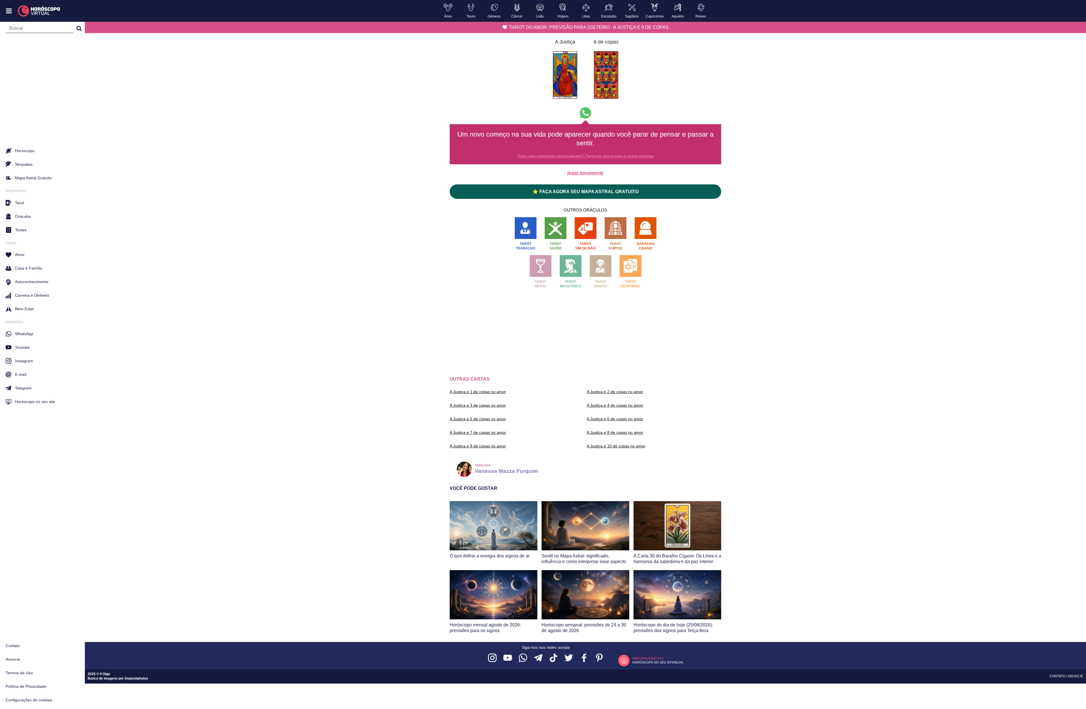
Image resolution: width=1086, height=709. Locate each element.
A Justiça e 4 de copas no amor (615, 405)
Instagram (24, 361)
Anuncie (13, 659)
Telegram (23, 388)
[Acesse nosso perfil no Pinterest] (599, 658)
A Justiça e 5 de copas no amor (478, 419)
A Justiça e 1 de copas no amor (478, 391)
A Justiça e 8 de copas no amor (615, 432)
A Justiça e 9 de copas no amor (478, 446)
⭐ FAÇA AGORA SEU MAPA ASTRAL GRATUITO (586, 191)
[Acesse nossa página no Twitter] (569, 658)
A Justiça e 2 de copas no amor (615, 391)
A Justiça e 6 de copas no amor (615, 419)
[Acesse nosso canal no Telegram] (538, 658)
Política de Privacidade (26, 686)
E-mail (20, 374)
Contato (13, 645)
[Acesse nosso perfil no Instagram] (492, 658)
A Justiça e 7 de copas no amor (478, 432)
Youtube (22, 347)
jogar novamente (585, 173)
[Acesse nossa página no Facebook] (584, 658)
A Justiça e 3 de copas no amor (478, 405)
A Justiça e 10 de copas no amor (616, 446)
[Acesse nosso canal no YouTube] (507, 658)
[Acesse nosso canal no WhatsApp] (523, 658)
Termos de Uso (19, 673)
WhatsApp (24, 333)
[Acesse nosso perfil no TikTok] (553, 658)
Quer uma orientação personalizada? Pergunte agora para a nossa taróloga (585, 156)
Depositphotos (136, 678)
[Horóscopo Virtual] (39, 11)
